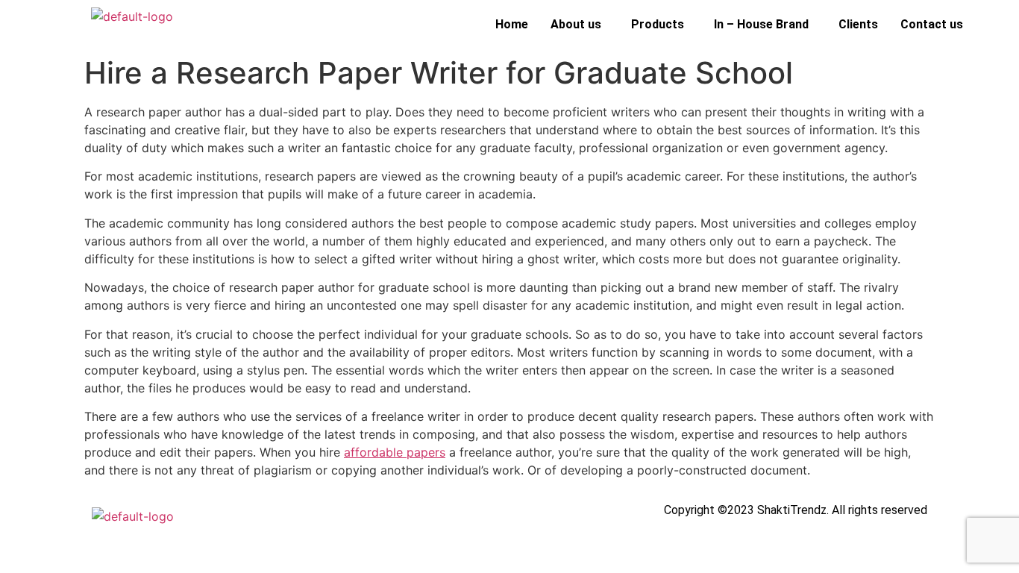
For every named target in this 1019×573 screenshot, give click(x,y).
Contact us (931, 24)
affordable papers (394, 452)
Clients (858, 24)
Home (511, 24)
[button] (579, 24)
